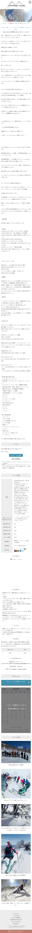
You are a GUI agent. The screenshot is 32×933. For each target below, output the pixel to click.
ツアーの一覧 (16, 915)
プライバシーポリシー (16, 921)
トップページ (3, 23)
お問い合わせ (16, 923)
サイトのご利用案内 (16, 917)
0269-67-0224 (22, 669)
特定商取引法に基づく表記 (16, 919)
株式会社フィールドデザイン (20, 926)
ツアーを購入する (10, 23)
